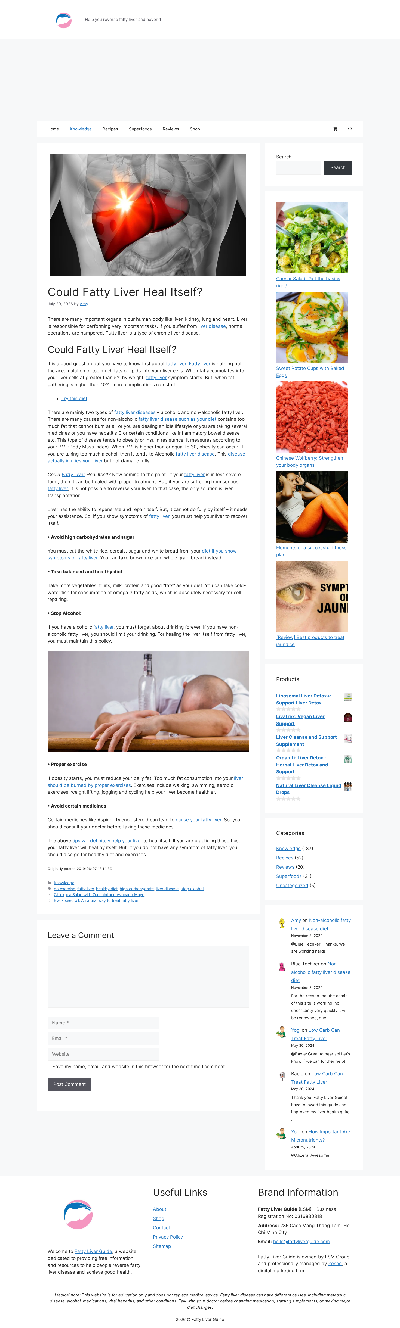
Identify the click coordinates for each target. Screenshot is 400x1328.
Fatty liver (199, 363)
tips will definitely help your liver (107, 840)
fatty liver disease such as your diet (177, 419)
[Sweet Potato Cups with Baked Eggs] (312, 328)
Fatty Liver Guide (93, 1251)
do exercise (64, 888)
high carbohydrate (137, 888)
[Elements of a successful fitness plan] (312, 508)
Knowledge (81, 129)
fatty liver (176, 363)
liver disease (211, 326)
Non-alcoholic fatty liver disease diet (320, 972)
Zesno (335, 1263)
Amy (296, 920)
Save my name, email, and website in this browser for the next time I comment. (139, 1066)
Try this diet (74, 398)
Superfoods (140, 129)
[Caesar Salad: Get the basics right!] (312, 239)
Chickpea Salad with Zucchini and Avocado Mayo (99, 894)
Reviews (171, 129)
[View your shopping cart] (335, 129)
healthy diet (107, 888)
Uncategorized (292, 885)
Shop (195, 129)
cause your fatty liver (198, 819)
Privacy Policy (168, 1237)
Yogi (295, 1030)
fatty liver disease (195, 454)
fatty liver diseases (135, 412)
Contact (161, 1227)
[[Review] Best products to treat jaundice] (312, 597)
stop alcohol (192, 888)
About (159, 1209)
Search (283, 157)
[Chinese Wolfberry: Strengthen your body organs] (312, 418)
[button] (350, 129)
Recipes (110, 129)
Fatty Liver (73, 474)
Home (53, 129)
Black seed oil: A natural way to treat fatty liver (96, 900)
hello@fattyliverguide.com (301, 1241)
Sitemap (162, 1246)
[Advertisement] (200, 80)
